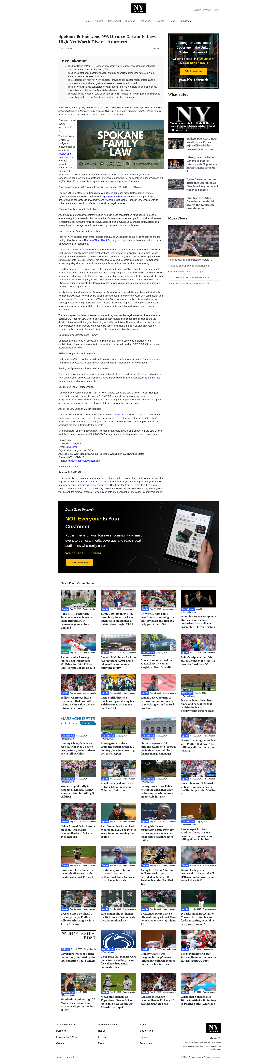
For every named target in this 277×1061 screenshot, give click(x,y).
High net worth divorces (114, 196)
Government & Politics (109, 1024)
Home (89, 21)
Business (130, 21)
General (99, 21)
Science (160, 21)
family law (119, 414)
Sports (143, 1037)
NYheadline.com (195, 1057)
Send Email (71, 447)
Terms (59, 1057)
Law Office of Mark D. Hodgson (104, 240)
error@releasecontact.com (95, 485)
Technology (145, 21)
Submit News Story (193, 71)
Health (101, 1031)
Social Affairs (146, 1031)
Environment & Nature (67, 1037)
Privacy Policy (72, 1057)
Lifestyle (102, 1037)
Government (114, 21)
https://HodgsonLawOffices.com (84, 461)
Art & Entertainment (66, 1024)
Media (101, 1043)
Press (172, 21)
